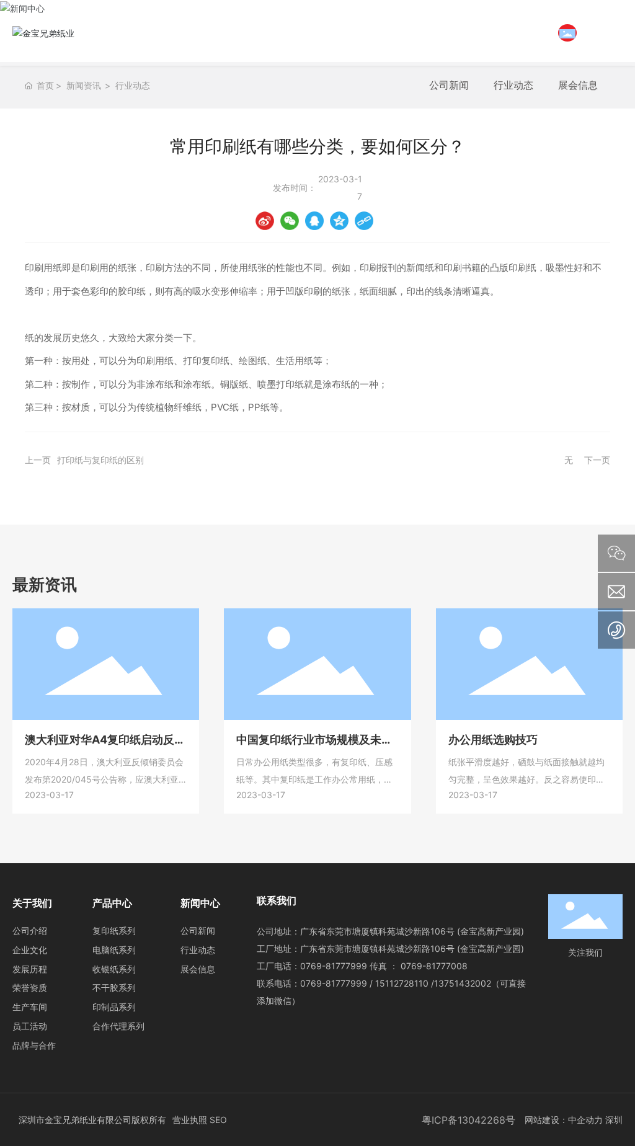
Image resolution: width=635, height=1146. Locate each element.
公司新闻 (449, 85)
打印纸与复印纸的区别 (100, 460)
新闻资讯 (83, 85)
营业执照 (189, 1119)
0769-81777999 (333, 966)
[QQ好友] (314, 220)
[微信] (289, 220)
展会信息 (578, 85)
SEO (218, 1119)
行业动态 (132, 85)
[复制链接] (364, 220)
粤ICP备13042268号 (468, 1120)
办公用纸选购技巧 (493, 739)
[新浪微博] (264, 220)
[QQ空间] (339, 220)
